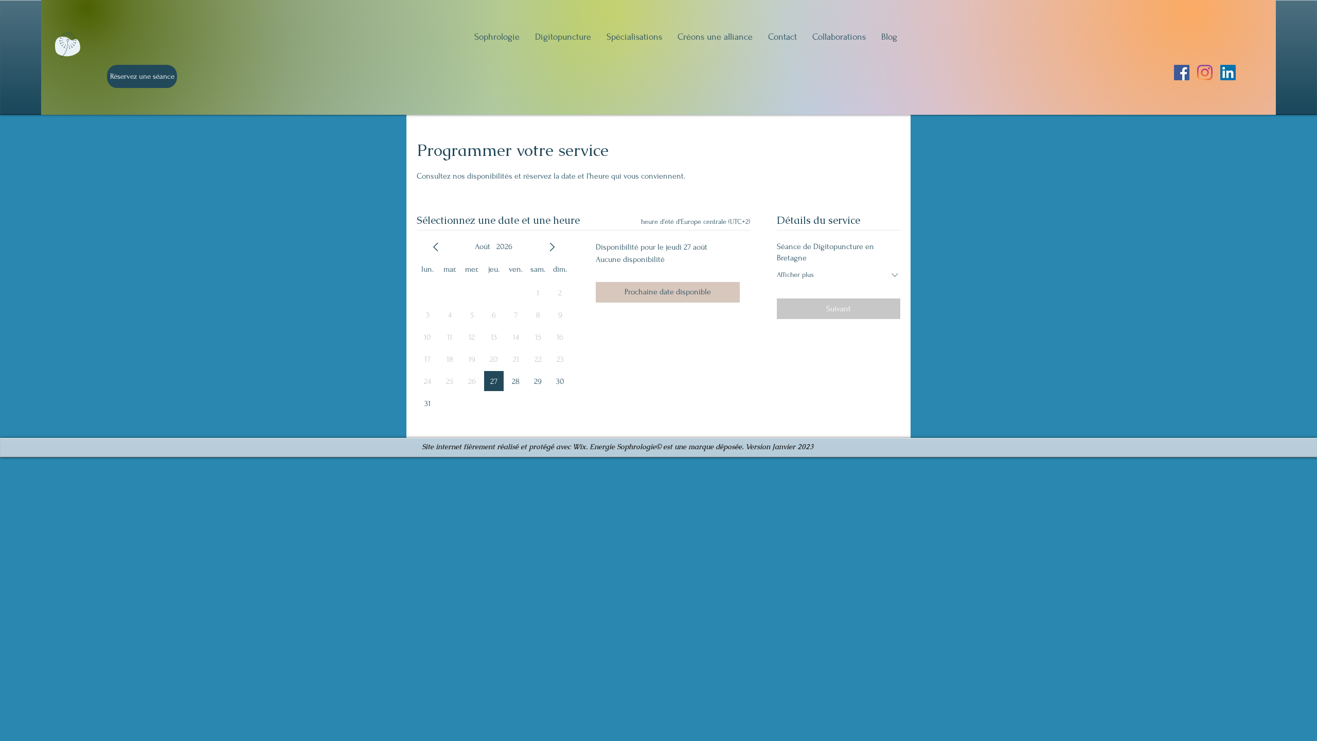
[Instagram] (1205, 72)
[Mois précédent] (436, 247)
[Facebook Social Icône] (1181, 72)
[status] (695, 221)
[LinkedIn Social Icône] (1228, 72)
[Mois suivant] (552, 247)
